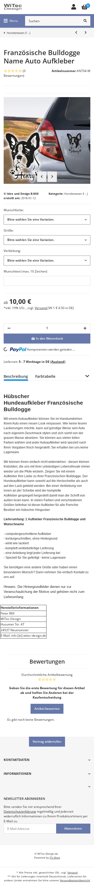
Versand (41, 308)
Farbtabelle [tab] (45, 376)
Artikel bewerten (47, 708)
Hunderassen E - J (76, 194)
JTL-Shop (55, 857)
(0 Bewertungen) (15, 73)
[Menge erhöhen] (85, 328)
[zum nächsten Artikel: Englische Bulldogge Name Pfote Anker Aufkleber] (85, 33)
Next (52, 177)
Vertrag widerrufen (47, 741)
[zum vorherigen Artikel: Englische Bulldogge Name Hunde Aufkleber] (76, 33)
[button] (73, 7)
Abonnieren (73, 828)
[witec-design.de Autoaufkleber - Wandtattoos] (13, 7)
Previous (41, 177)
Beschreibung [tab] (16, 376)
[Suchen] (85, 21)
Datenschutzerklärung (20, 811)
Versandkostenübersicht (75, 880)
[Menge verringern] (9, 328)
